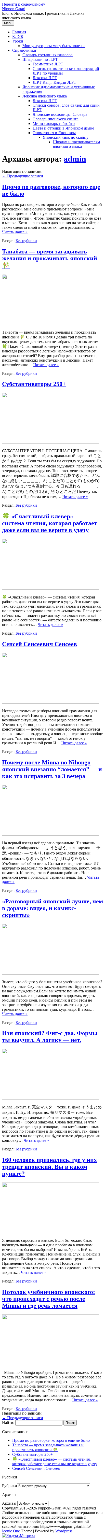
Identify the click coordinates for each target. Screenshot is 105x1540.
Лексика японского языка (44, 96)
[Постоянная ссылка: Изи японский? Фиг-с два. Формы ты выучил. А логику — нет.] (50, 1098)
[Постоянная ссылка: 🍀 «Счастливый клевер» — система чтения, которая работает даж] (50, 588)
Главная (19, 32)
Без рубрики (26, 240)
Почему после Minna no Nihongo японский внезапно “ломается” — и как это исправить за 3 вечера (52, 769)
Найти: (8, 1422)
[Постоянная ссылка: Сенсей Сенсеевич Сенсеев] (50, 702)
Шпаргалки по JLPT (40, 59)
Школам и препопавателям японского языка (76, 144)
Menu (8, 23)
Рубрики (9, 1486)
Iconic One (11, 1531)
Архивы (9, 1503)
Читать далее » (15, 232)
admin (75, 158)
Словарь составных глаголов (47, 55)
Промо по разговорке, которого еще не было (51, 1440)
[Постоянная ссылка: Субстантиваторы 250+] (50, 442)
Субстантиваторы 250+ (34, 384)
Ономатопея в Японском (54, 133)
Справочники (24, 50)
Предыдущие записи (22, 176)
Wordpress (63, 1531)
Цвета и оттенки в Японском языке (63, 128)
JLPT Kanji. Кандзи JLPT (54, 82)
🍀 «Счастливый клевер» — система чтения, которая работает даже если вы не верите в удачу (49, 523)
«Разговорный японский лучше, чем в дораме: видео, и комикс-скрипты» (52, 908)
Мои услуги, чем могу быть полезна (53, 46)
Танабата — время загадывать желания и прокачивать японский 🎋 (49, 258)
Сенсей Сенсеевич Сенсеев (39, 644)
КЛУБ (17, 36)
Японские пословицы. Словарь (60, 114)
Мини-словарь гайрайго (54, 123)
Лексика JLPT (45, 78)
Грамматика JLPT (48, 64)
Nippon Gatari (13, 9)
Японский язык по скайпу (65, 137)
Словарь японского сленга (55, 119)
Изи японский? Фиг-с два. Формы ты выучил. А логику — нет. (49, 1036)
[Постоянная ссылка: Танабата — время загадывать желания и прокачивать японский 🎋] (50, 323)
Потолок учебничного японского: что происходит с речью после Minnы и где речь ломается (48, 1299)
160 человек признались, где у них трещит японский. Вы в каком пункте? (49, 1167)
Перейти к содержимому (23, 4)
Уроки (17, 41)
